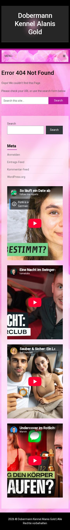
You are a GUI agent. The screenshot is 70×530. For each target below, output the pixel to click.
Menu (8, 56)
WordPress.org (16, 176)
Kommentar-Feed (18, 169)
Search (11, 123)
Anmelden (13, 154)
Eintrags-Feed (15, 162)
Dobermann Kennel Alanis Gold (35, 24)
